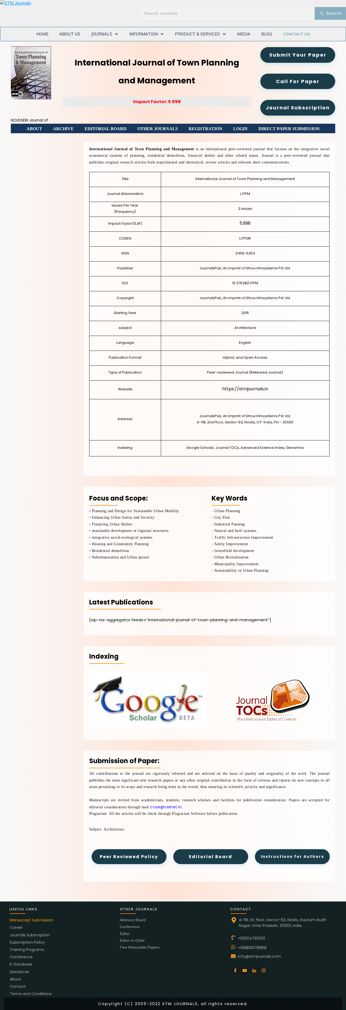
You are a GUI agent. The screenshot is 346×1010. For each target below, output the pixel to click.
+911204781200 (251, 938)
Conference (21, 957)
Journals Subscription (30, 935)
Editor (125, 933)
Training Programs (27, 949)
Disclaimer (19, 972)
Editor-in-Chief (132, 940)
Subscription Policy (27, 942)
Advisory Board (133, 920)
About (15, 979)
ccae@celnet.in (166, 807)
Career (16, 927)
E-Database (21, 964)
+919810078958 (252, 947)
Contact (18, 986)
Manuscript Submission (31, 920)
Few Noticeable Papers (139, 947)
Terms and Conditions (31, 993)
